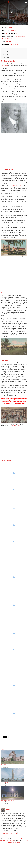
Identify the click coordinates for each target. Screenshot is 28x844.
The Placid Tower (5, 782)
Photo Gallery (6, 57)
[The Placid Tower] (12, 775)
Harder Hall (7, 224)
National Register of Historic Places (15, 67)
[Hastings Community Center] (12, 792)
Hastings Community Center (7, 800)
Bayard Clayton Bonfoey (17, 185)
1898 (7, 33)
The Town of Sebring (7, 51)
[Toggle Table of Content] (13, 49)
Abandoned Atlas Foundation (20, 838)
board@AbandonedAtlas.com (7, 840)
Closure (6, 54)
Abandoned (9, 41)
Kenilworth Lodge (7, 53)
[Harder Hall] (12, 757)
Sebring (10, 27)
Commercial (13, 30)
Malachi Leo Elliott (5, 187)
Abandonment (7, 55)
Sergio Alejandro (14, 44)
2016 (17, 33)
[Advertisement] (14, 152)
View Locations (5, 833)
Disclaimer (17, 842)
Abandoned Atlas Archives (7, 257)
